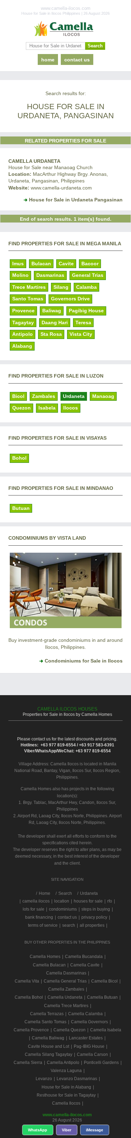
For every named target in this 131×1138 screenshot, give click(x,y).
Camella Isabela (105, 1029)
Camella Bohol (29, 997)
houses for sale (88, 901)
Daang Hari (55, 322)
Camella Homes (45, 956)
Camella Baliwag (48, 1038)
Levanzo (44, 1078)
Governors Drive (70, 298)
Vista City (81, 334)
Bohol (19, 458)
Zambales (43, 396)
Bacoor (90, 263)
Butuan (21, 508)
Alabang (22, 346)
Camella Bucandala (84, 956)
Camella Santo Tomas (45, 1021)
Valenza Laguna (66, 1070)
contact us (77, 59)
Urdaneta (74, 396)
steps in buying (95, 909)
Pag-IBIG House (89, 1046)
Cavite (66, 263)
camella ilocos (36, 901)
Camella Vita (27, 981)
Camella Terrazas (47, 1013)
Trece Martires (29, 287)
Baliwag (51, 310)
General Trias (87, 275)
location (61, 901)
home (47, 59)
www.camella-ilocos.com (67, 1114)
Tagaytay (23, 322)
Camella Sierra (28, 1062)
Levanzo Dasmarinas (77, 1078)
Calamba (86, 287)
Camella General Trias (65, 981)
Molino (20, 275)
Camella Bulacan (49, 965)
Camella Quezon (69, 1029)
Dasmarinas (50, 275)
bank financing (39, 917)
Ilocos (70, 408)
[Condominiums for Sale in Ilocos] (66, 626)
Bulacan (41, 263)
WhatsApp (37, 1130)
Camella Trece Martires (66, 1005)
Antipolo (22, 334)
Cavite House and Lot (48, 1046)
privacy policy (94, 917)
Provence (23, 310)
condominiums (63, 909)
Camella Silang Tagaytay (48, 1054)
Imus (18, 263)
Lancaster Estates (86, 1038)
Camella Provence (31, 1029)
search (68, 925)
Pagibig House (86, 310)
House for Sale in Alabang (66, 1087)
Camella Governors (89, 1021)
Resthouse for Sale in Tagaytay (66, 1095)
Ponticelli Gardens (101, 1062)
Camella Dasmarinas (66, 973)
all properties (92, 925)
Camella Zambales (66, 989)
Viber (66, 1130)
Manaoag (103, 396)
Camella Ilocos (66, 1103)
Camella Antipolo (63, 1062)
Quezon (21, 408)
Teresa (83, 322)
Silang (60, 287)
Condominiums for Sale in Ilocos (84, 661)
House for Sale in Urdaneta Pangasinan (76, 199)
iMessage (94, 1130)
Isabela (47, 408)
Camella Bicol (104, 981)
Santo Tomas (27, 298)
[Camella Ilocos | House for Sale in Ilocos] (65, 28)
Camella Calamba (85, 1013)
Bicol (18, 396)
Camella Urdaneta (34, 161)
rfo (109, 901)
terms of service (43, 925)
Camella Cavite (85, 965)
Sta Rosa (51, 334)
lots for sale (33, 909)
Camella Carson (92, 1054)
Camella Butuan (102, 997)
